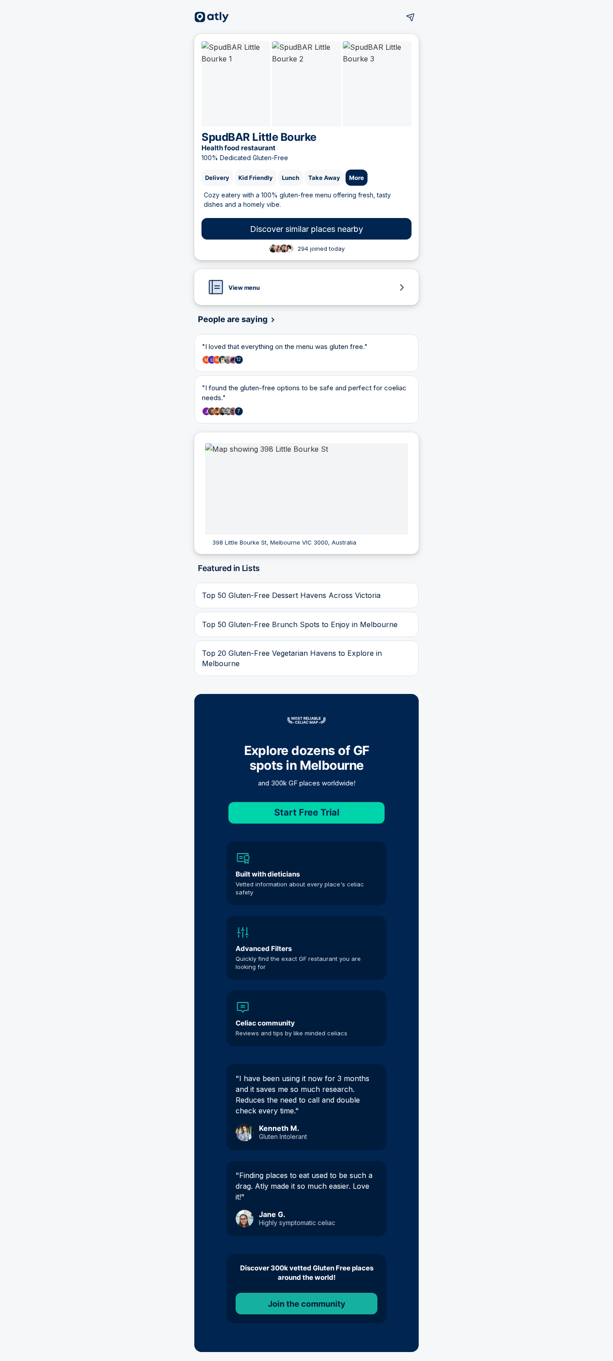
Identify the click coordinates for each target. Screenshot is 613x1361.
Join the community (307, 1304)
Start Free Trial (306, 812)
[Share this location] (411, 17)
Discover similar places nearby (306, 229)
